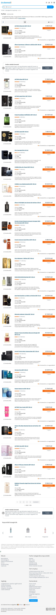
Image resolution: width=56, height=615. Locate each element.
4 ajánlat (48, 171)
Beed (30, 595)
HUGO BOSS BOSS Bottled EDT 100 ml (25, 277)
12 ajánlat (49, 83)
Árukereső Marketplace (34, 588)
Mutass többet (21, 18)
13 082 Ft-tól (48, 483)
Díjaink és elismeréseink (7, 561)
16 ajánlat (49, 100)
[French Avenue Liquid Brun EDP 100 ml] (8, 244)
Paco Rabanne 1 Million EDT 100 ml (24, 258)
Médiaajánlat (32, 591)
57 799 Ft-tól (48, 167)
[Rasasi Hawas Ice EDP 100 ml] (8, 393)
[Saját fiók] (54, 2)
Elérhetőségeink (5, 560)
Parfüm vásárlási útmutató (12, 64)
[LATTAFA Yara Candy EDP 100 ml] (8, 411)
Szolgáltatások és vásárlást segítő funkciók (11, 583)
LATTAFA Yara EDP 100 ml (21, 446)
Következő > (36, 502)
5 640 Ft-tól (48, 407)
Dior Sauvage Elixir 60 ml (21, 150)
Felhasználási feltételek (19, 608)
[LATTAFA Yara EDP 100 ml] (8, 450)
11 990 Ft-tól (48, 79)
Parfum (21, 604)
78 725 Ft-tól (48, 333)
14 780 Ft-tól (48, 277)
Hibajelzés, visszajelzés (6, 588)
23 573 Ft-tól (48, 258)
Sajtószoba (3, 566)
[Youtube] (53, 609)
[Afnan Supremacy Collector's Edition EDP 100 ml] (8, 49)
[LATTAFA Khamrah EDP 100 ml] (8, 30)
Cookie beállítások (5, 589)
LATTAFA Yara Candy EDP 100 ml (23, 407)
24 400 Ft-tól (48, 426)
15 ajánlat (49, 225)
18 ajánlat (49, 262)
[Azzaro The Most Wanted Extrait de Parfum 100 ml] (8, 430)
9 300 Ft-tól (48, 465)
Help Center (32, 585)
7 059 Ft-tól (48, 96)
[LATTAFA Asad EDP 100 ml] (8, 136)
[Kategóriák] (46, 2)
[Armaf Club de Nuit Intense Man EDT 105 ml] (8, 356)
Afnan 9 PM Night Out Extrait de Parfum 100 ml (28, 202)
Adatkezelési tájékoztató (7, 608)
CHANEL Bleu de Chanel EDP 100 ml (24, 167)
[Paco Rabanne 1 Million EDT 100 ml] (8, 263)
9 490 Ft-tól (48, 240)
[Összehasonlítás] (49, 2)
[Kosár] (51, 2)
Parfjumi (28, 604)
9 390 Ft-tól (48, 26)
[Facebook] (47, 609)
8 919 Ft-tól (48, 351)
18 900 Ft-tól (48, 44)
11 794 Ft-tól (48, 388)
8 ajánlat (48, 154)
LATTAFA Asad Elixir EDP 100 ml (23, 96)
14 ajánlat (49, 136)
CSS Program (32, 592)
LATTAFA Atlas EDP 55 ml (21, 79)
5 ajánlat (48, 119)
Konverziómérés (33, 597)
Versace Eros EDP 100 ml (21, 370)
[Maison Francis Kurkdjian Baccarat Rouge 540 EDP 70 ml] (8, 337)
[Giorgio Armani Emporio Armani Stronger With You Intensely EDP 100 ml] (8, 225)
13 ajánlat (49, 244)
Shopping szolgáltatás (34, 594)
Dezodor (11, 537)
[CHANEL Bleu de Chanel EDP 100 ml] (8, 171)
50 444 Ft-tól (48, 184)
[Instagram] (50, 609)
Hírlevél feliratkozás (6, 585)
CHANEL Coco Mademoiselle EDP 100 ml (25, 184)
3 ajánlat (48, 487)
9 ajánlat (48, 393)
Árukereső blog (4, 564)
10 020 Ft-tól (48, 202)
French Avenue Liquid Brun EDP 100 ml (25, 240)
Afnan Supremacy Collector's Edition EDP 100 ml (28, 44)
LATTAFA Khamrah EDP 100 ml (23, 26)
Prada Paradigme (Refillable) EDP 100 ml (26, 115)
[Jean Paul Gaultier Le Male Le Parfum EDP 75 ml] (8, 300)
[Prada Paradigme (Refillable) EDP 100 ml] (8, 119)
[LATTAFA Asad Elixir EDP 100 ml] (8, 100)
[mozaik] (27, 22)
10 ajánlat (49, 206)
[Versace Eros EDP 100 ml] (8, 374)
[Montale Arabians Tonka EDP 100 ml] (8, 318)
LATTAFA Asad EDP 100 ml (21, 131)
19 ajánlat (49, 30)
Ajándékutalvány (33, 564)
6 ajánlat (48, 48)
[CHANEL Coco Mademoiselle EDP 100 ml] (8, 188)
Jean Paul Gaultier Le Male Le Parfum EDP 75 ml (28, 295)
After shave (28, 537)
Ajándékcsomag (33, 563)
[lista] (25, 22)
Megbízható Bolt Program (35, 586)
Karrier (3, 563)
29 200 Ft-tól (48, 221)
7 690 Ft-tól (48, 446)
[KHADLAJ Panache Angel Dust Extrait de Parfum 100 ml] (8, 487)
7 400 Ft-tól (48, 131)
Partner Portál (32, 583)
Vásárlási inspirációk (6, 586)
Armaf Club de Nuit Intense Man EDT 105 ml (27, 351)
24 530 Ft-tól (48, 295)
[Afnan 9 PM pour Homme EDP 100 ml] (8, 469)
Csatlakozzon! (33, 600)
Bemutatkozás (4, 558)
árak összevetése (49, 28)
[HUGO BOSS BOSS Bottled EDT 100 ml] (8, 281)
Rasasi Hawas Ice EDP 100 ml (22, 388)
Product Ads (32, 589)
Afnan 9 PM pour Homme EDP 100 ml (25, 464)
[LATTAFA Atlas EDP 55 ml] (8, 84)
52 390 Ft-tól (48, 150)
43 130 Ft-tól (48, 115)
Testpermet (45, 537)
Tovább (47, 68)
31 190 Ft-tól (48, 314)
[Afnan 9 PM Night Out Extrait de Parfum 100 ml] (8, 207)
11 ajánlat (49, 318)
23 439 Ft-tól (48, 370)
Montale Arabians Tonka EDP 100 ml (24, 314)
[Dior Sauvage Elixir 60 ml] (8, 154)
